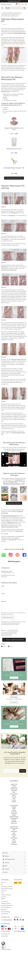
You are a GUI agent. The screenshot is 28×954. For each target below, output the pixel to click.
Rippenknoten (4, 266)
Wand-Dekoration (13, 15)
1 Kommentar (4, 24)
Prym (14, 829)
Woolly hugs (14, 831)
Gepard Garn (14, 823)
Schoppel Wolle (14, 818)
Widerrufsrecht (4, 913)
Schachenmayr (14, 789)
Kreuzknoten (12, 215)
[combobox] (16, 8)
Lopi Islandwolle (14, 828)
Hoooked (14, 807)
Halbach (14, 815)
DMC (14, 792)
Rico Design (14, 813)
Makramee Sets (10, 522)
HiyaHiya (14, 801)
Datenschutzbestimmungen (7, 624)
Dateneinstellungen (5, 911)
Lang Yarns (14, 790)
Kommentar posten (8, 617)
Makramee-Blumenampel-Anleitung (9, 526)
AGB (2, 892)
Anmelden (22, 771)
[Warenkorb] (26, 4)
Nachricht (3, 601)
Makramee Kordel (5, 91)
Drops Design (14, 837)
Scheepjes (13, 821)
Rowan (14, 808)
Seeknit (14, 842)
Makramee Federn (12, 481)
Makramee (4, 15)
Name (2, 586)
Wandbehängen (19, 480)
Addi (14, 833)
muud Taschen (14, 793)
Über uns (3, 882)
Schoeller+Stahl (14, 826)
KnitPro (14, 795)
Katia (14, 839)
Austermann (14, 811)
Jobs (2, 884)
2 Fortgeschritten (6, 13)
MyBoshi (14, 819)
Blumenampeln (17, 13)
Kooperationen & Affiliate (6, 886)
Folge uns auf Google (6, 895)
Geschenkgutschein (5, 934)
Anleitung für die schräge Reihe (9, 270)
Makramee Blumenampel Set (10, 515)
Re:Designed (14, 844)
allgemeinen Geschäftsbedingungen (10, 623)
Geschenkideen (4, 936)
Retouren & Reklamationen (7, 905)
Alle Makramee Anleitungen (14, 503)
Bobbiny (14, 785)
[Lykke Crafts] (14, 665)
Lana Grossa (14, 787)
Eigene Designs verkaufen (7, 888)
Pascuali (14, 841)
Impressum (3, 890)
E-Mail (2, 593)
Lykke (14, 836)
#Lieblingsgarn (18, 531)
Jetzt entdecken (14, 677)
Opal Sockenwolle (14, 816)
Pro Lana (14, 797)
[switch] (3, 947)
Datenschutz (4, 909)
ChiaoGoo (14, 834)
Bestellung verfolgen (6, 903)
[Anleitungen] (14, 689)
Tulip (14, 798)
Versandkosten (4, 901)
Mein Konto (3, 897)
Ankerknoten (14, 212)
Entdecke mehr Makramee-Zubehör (14, 178)
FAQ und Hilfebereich (6, 907)
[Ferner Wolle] (14, 713)
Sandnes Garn (14, 784)
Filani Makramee (14, 805)
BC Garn (14, 800)
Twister (14, 810)
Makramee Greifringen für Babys (11, 483)
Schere (5, 97)
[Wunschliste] (22, 4)
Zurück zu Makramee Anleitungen (15, 640)
